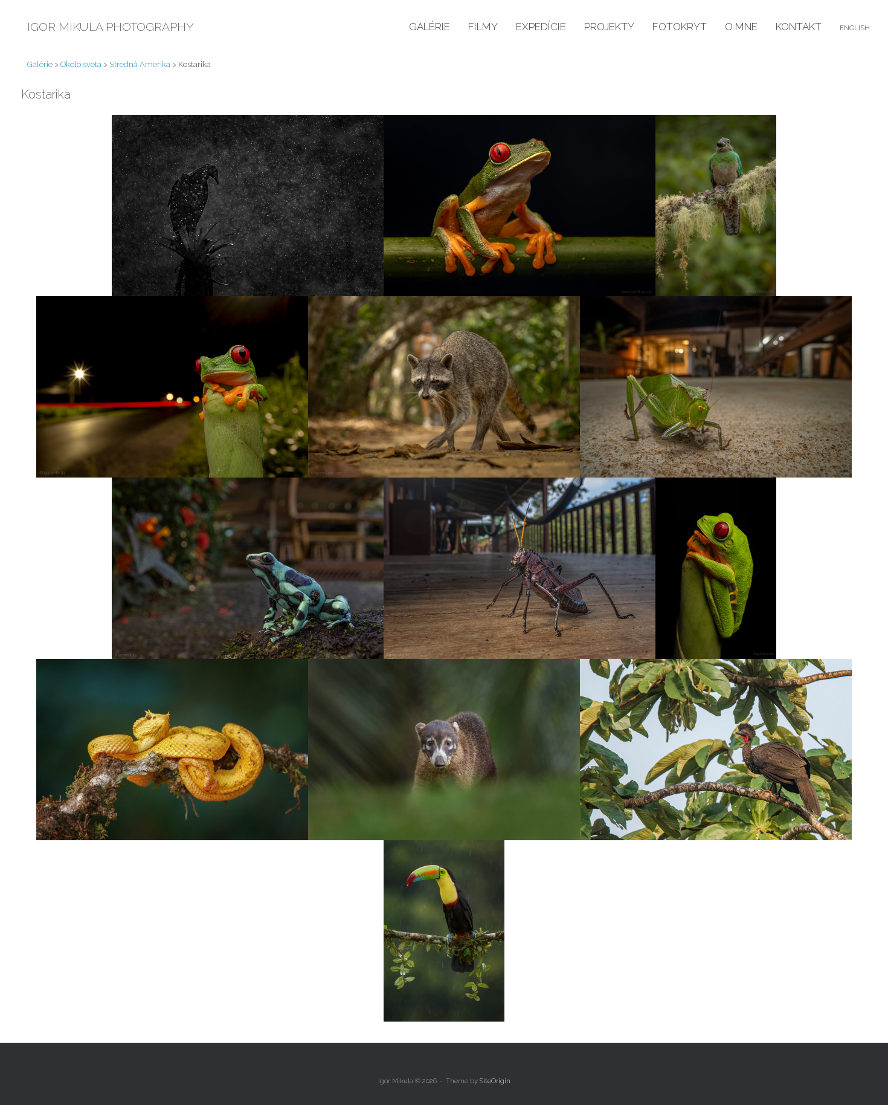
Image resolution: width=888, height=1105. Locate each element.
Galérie (429, 27)
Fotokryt (679, 27)
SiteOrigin (495, 1081)
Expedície (541, 27)
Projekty (609, 27)
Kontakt (799, 27)
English (855, 28)
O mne (741, 27)
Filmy (483, 27)
